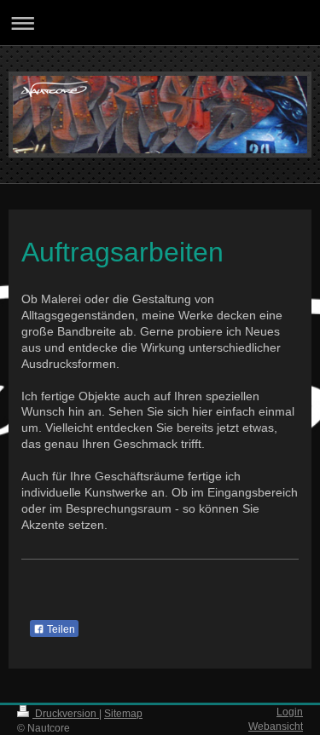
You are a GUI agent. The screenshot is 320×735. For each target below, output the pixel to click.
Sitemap (123, 714)
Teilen (59, 629)
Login (289, 712)
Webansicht (275, 726)
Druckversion (65, 714)
